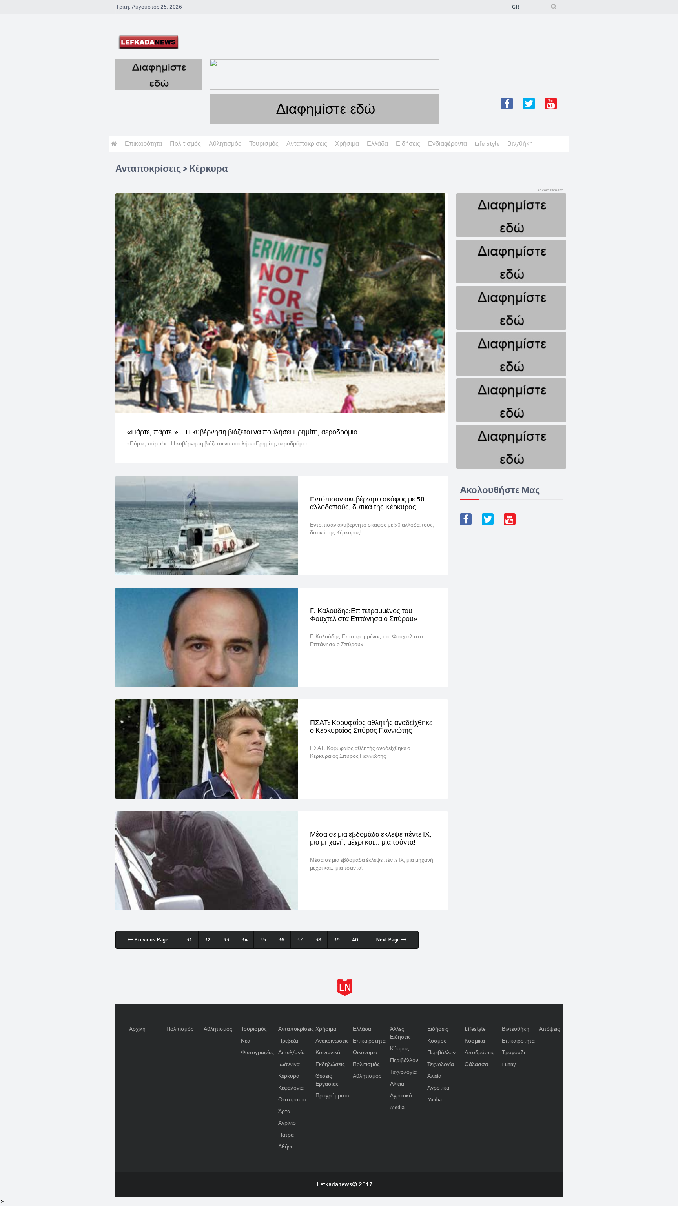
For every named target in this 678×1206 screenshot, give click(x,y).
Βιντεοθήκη (515, 1029)
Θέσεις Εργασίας (327, 1080)
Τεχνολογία (403, 1072)
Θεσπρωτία (292, 1099)
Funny (509, 1064)
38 (318, 939)
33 (226, 939)
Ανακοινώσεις (332, 1040)
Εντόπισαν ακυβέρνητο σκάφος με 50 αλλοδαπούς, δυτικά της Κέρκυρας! (367, 503)
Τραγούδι (513, 1052)
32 (207, 939)
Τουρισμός (264, 144)
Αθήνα (286, 1146)
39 (337, 939)
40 (355, 939)
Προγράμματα (332, 1095)
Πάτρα (286, 1135)
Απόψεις (549, 1029)
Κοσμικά (475, 1040)
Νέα (245, 1040)
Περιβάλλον (404, 1060)
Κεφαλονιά (291, 1087)
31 (189, 939)
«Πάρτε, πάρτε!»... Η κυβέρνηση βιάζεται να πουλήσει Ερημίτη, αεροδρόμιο (242, 432)
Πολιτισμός (185, 144)
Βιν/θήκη (520, 144)
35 (263, 939)
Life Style (487, 144)
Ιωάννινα (289, 1064)
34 (244, 939)
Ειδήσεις (408, 144)
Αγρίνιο (287, 1123)
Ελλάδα (377, 144)
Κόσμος (399, 1048)
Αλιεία (397, 1084)
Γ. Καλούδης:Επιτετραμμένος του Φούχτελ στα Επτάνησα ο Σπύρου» (363, 615)
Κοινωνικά (327, 1052)
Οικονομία (365, 1052)
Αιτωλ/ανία (291, 1052)
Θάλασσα (476, 1064)
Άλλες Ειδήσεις (400, 1033)
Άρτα (284, 1111)
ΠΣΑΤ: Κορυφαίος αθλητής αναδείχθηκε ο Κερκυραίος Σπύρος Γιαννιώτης (371, 726)
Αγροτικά (401, 1095)
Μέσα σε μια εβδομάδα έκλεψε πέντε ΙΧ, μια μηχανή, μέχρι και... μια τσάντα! (371, 838)
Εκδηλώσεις (330, 1064)
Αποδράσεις (479, 1052)
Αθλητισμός (225, 144)
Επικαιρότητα (143, 144)
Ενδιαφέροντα (447, 144)
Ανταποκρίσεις (306, 144)
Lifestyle (475, 1029)
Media (397, 1107)
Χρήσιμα (347, 144)
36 (281, 939)
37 (300, 939)
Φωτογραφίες (257, 1052)
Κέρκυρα (288, 1076)
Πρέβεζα (288, 1040)
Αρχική (137, 1029)
